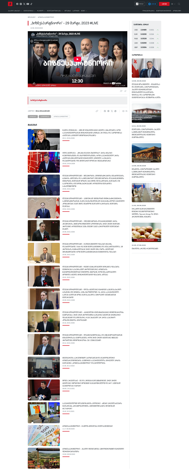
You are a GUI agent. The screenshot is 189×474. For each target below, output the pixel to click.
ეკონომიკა (45, 116)
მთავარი (31, 17)
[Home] (10, 4)
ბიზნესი (33, 116)
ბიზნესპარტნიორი (46, 17)
